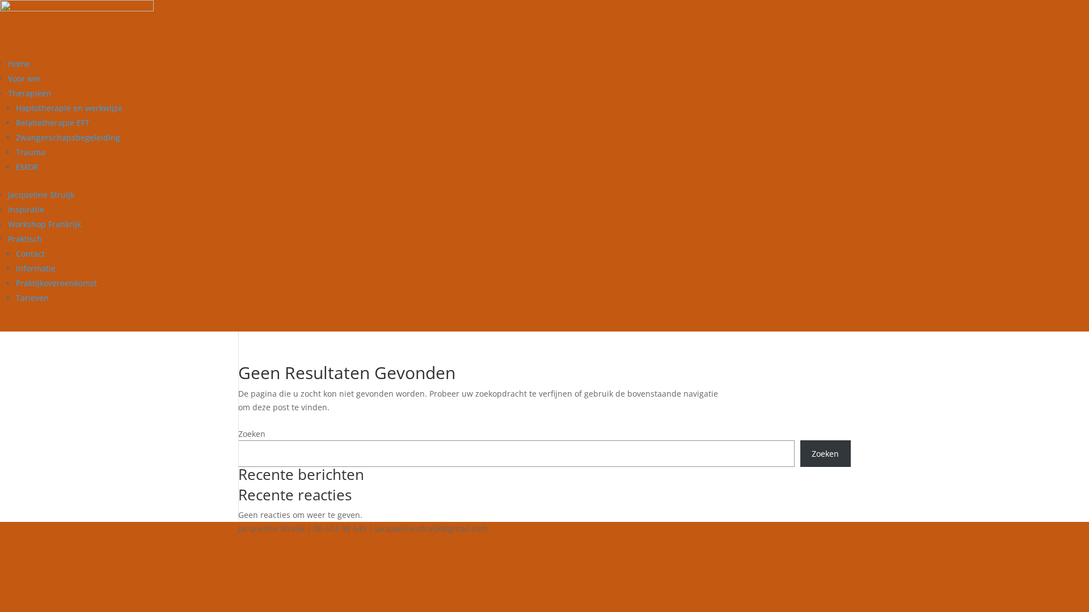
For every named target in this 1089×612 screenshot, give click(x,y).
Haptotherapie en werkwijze (69, 108)
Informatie (36, 268)
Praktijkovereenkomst (56, 283)
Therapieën (30, 93)
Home (19, 63)
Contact (30, 253)
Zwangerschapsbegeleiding (68, 137)
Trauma (30, 152)
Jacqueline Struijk (41, 194)
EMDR (27, 167)
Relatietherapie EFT (53, 122)
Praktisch (25, 238)
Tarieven (32, 297)
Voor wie (24, 78)
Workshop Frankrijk (44, 224)
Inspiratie (26, 209)
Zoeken (251, 433)
